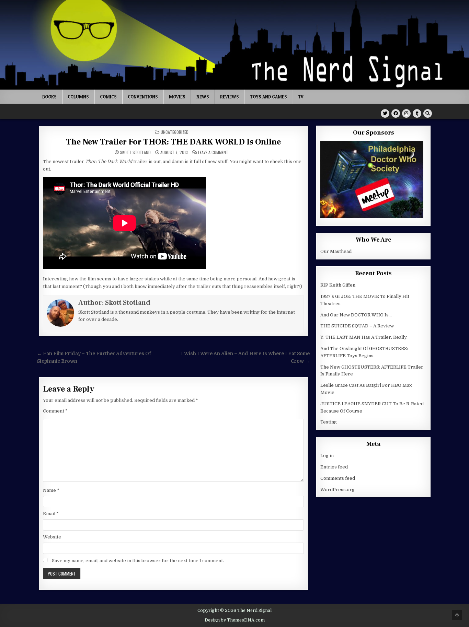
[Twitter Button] (385, 113)
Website (52, 536)
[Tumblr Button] (417, 113)
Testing (328, 422)
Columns (78, 97)
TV (301, 97)
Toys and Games (268, 97)
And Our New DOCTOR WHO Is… (356, 314)
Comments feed (337, 478)
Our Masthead (336, 251)
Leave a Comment (213, 152)
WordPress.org (337, 489)
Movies (177, 97)
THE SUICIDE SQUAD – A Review (357, 325)
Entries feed (334, 466)
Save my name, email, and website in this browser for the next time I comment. (138, 560)
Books (49, 97)
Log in (327, 455)
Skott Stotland (135, 152)
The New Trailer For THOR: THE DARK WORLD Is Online (173, 142)
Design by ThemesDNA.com (235, 620)
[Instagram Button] (406, 113)
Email (51, 513)
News (202, 97)
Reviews (229, 97)
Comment (55, 411)
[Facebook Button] (395, 113)
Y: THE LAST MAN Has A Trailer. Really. (364, 337)
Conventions (143, 97)
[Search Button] (427, 113)
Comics (108, 97)
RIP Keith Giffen (337, 285)
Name (51, 490)
